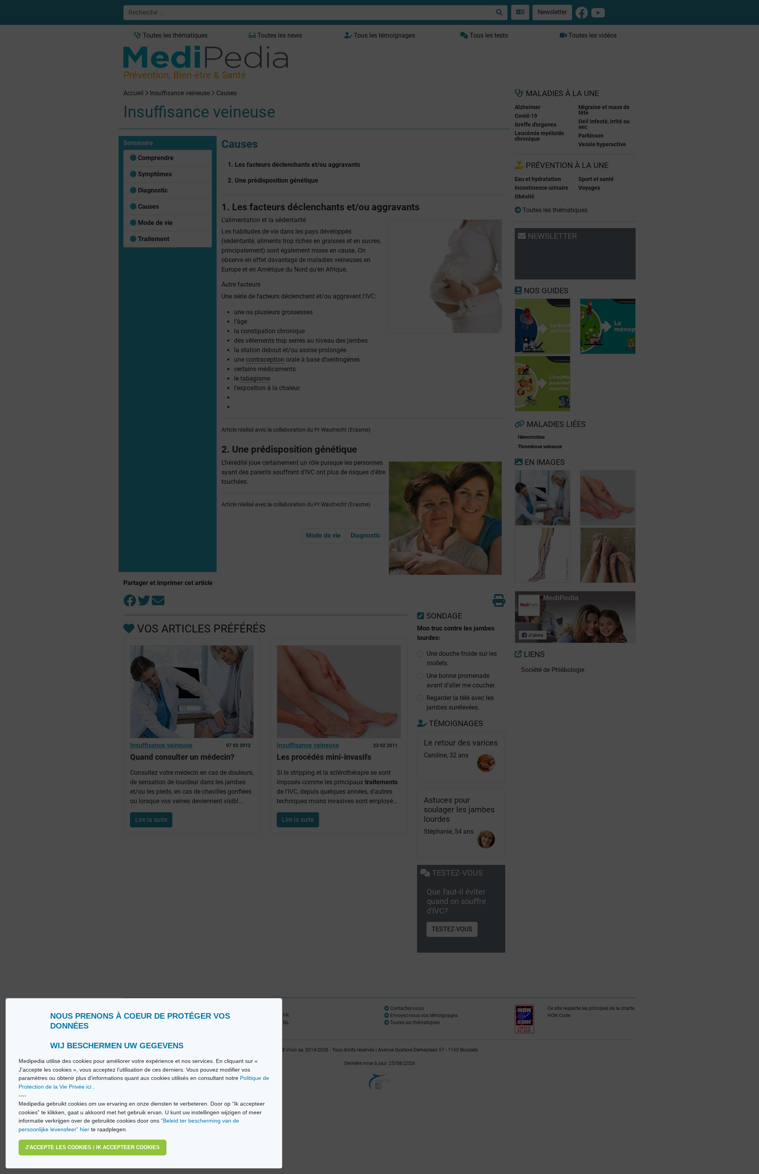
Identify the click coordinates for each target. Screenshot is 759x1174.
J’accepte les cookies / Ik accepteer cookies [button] (92, 1147)
